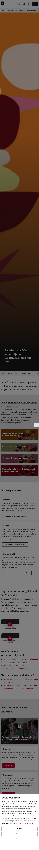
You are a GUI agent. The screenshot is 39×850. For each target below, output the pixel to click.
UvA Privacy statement (26, 823)
